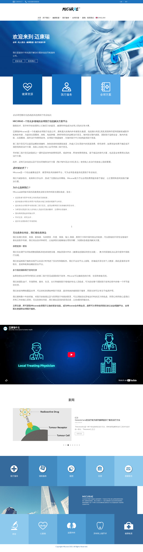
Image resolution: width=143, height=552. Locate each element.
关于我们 (46, 18)
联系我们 (90, 18)
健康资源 (56, 18)
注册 (121, 1)
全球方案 (75, 18)
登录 (126, 1)
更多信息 (18, 61)
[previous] (10, 424)
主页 (39, 18)
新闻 (84, 18)
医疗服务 (65, 18)
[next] (133, 424)
